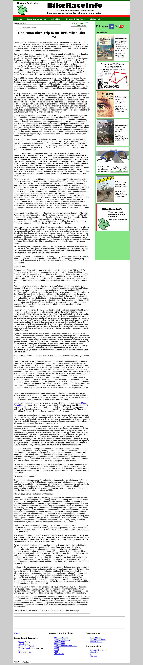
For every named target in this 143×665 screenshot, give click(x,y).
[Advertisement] (112, 246)
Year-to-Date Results (26, 646)
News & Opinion (24, 652)
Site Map (93, 656)
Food (56, 652)
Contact (93, 654)
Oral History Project (98, 640)
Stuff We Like (59, 654)
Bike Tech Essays (61, 638)
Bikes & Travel (59, 644)
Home (20, 19)
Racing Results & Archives (36, 19)
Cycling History (56, 19)
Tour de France (24, 642)
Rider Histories (96, 638)
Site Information (95, 19)
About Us (94, 652)
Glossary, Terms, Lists (98, 650)
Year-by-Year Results (27, 648)
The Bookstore (59, 642)
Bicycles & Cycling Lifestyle (75, 19)
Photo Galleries (96, 642)
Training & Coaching (62, 640)
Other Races (23, 644)
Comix (56, 650)
